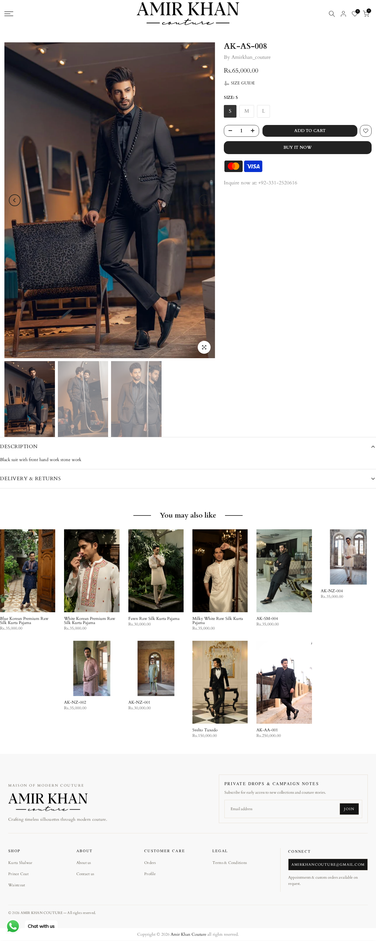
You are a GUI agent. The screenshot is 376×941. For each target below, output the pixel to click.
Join (349, 809)
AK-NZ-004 (332, 591)
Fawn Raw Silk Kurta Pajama (153, 618)
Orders (150, 862)
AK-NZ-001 (139, 702)
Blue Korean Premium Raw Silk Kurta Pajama (24, 620)
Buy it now (297, 147)
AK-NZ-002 (75, 702)
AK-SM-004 (267, 618)
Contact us (85, 874)
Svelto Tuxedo (205, 730)
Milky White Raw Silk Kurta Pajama (217, 620)
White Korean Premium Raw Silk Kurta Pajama (89, 620)
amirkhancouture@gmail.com (328, 864)
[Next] (205, 200)
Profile (150, 874)
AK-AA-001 (267, 730)
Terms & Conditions (229, 862)
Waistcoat (16, 885)
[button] (239, 83)
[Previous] (15, 200)
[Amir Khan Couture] (48, 802)
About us (83, 862)
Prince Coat (18, 874)
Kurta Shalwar (20, 862)
